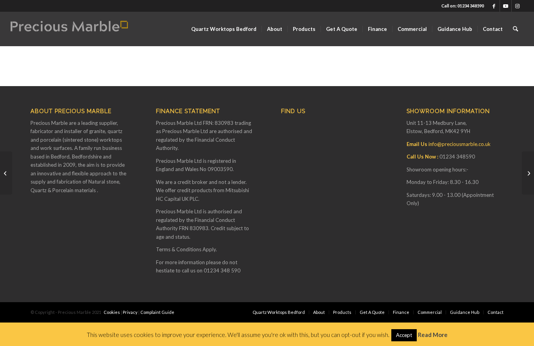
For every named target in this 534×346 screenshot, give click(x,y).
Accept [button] (404, 335)
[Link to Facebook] (494, 6)
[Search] (515, 29)
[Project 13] (528, 173)
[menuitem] (224, 29)
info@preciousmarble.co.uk (459, 144)
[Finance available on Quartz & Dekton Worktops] (69, 29)
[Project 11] (6, 173)
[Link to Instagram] (517, 6)
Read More (433, 334)
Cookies (112, 312)
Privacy (130, 312)
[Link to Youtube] (505, 6)
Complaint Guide (157, 312)
